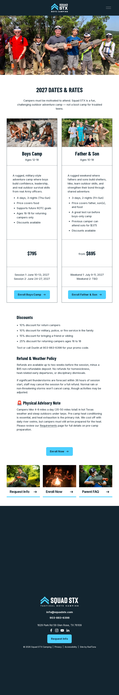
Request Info (59, 638)
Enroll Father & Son (84, 294)
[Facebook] (51, 630)
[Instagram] (56, 630)
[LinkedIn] (68, 630)
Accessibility (71, 647)
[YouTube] (62, 630)
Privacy (58, 647)
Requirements (48, 425)
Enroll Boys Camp (29, 294)
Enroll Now (57, 451)
